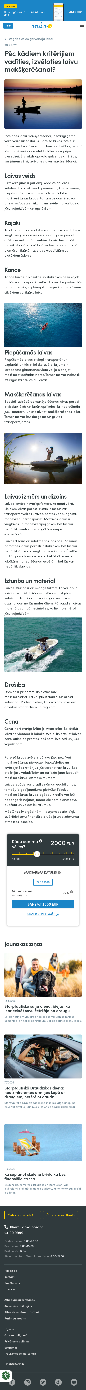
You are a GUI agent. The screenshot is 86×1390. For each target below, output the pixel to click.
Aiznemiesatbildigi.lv (18, 1306)
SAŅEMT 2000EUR (43, 904)
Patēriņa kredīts (15, 1318)
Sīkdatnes (10, 1347)
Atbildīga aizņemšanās (19, 1300)
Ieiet (8, 25)
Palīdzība (10, 1271)
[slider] (37, 854)
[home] (40, 25)
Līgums (9, 1329)
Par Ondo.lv (12, 1283)
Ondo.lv (18, 811)
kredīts (58, 794)
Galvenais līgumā (15, 1335)
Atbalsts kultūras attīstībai (21, 1312)
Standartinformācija (43, 914)
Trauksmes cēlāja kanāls (20, 1353)
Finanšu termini (14, 1364)
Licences (9, 1289)
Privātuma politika (16, 1341)
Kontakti (9, 1277)
